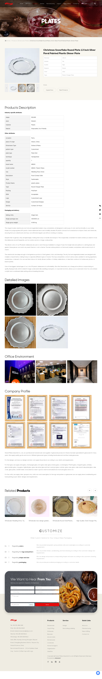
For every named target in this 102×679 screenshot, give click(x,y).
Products (35, 3)
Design (65, 625)
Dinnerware (21, 40)
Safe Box (50, 651)
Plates (27, 40)
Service (42, 3)
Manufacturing (50, 3)
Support (59, 3)
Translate (87, 8)
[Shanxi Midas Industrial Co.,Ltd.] (9, 3)
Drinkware (50, 631)
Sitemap (88, 656)
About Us (28, 3)
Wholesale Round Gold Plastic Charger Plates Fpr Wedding (72, 521)
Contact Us (76, 3)
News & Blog (67, 3)
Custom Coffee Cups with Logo (23, 651)
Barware (50, 634)
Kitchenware (51, 640)
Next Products (63, 90)
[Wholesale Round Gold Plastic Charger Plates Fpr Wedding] (63, 506)
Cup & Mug (50, 628)
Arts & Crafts (51, 637)
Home (21, 3)
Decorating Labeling (69, 628)
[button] (90, 491)
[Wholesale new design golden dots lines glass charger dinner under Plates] (39, 506)
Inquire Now (49, 90)
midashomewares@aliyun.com (23, 631)
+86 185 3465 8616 (22, 637)
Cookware (50, 643)
